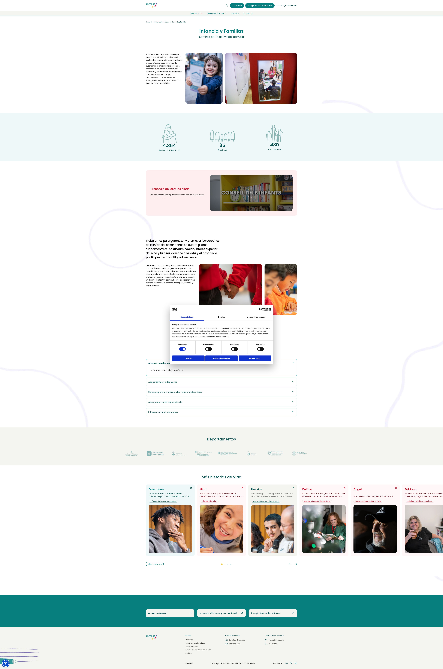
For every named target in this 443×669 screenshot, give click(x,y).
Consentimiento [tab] (186, 317)
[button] (251, 193)
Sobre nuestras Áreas (161, 22)
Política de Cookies (247, 663)
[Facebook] (286, 663)
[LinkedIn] (295, 663)
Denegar (188, 358)
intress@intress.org (276, 640)
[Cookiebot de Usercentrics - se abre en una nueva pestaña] (261, 309)
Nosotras (194, 13)
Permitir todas (254, 358)
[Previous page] (290, 564)
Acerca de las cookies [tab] (256, 317)
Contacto (248, 13)
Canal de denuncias (237, 640)
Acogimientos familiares (195, 643)
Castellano (291, 5)
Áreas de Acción (215, 13)
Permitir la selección (221, 358)
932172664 (273, 643)
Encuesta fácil (234, 643)
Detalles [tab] (221, 317)
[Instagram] (291, 663)
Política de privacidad (229, 663)
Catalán (280, 5)
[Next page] (295, 564)
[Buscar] (226, 5)
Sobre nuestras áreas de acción (198, 650)
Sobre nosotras (192, 646)
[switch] (208, 349)
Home (148, 22)
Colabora (189, 640)
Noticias (235, 13)
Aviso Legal (214, 663)
